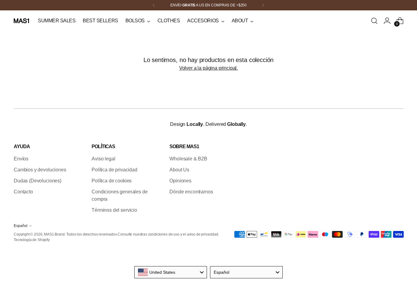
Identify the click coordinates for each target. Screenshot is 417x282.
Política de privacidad (114, 169)
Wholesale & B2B (188, 158)
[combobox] (170, 272)
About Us (179, 169)
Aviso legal (103, 158)
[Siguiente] (263, 5)
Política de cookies (112, 180)
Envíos (21, 158)
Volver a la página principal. (208, 68)
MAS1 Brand (54, 234)
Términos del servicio (114, 210)
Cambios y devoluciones (40, 169)
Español (20, 226)
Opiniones (180, 180)
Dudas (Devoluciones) (37, 180)
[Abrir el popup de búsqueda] (374, 21)
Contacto (23, 191)
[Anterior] (154, 5)
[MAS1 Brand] (21, 20)
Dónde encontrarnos (191, 191)
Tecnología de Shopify (32, 240)
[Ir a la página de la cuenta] (387, 21)
